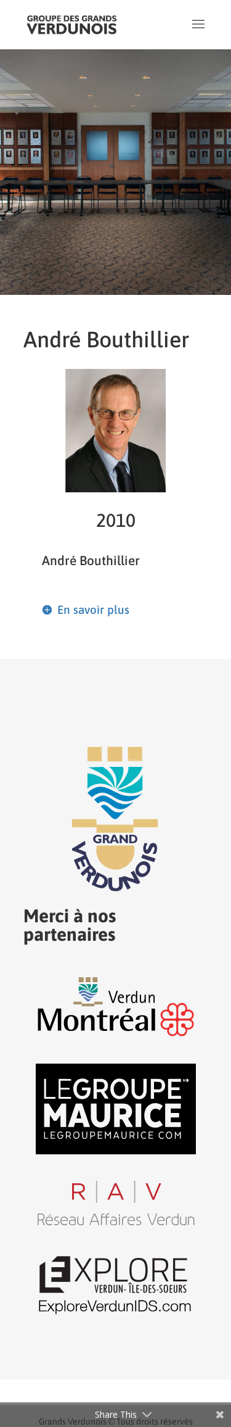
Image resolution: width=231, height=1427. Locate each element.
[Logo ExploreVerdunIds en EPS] (116, 1314)
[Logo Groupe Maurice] (116, 1150)
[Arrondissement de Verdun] (116, 1035)
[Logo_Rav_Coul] (116, 1224)
